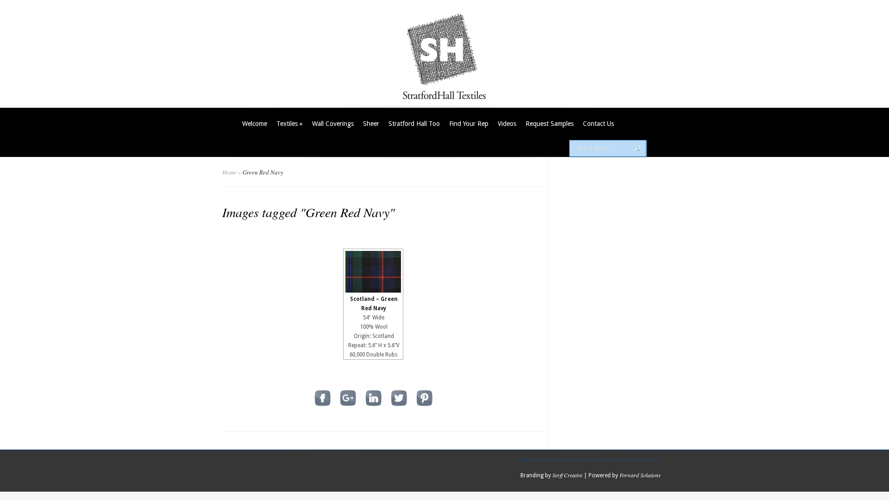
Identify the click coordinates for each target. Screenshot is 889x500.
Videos (507, 123)
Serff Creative (567, 475)
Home (229, 172)
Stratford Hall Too (414, 123)
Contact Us (598, 123)
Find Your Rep (468, 123)
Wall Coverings (333, 123)
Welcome (254, 123)
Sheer (371, 123)
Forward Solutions (640, 475)
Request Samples (550, 123)
